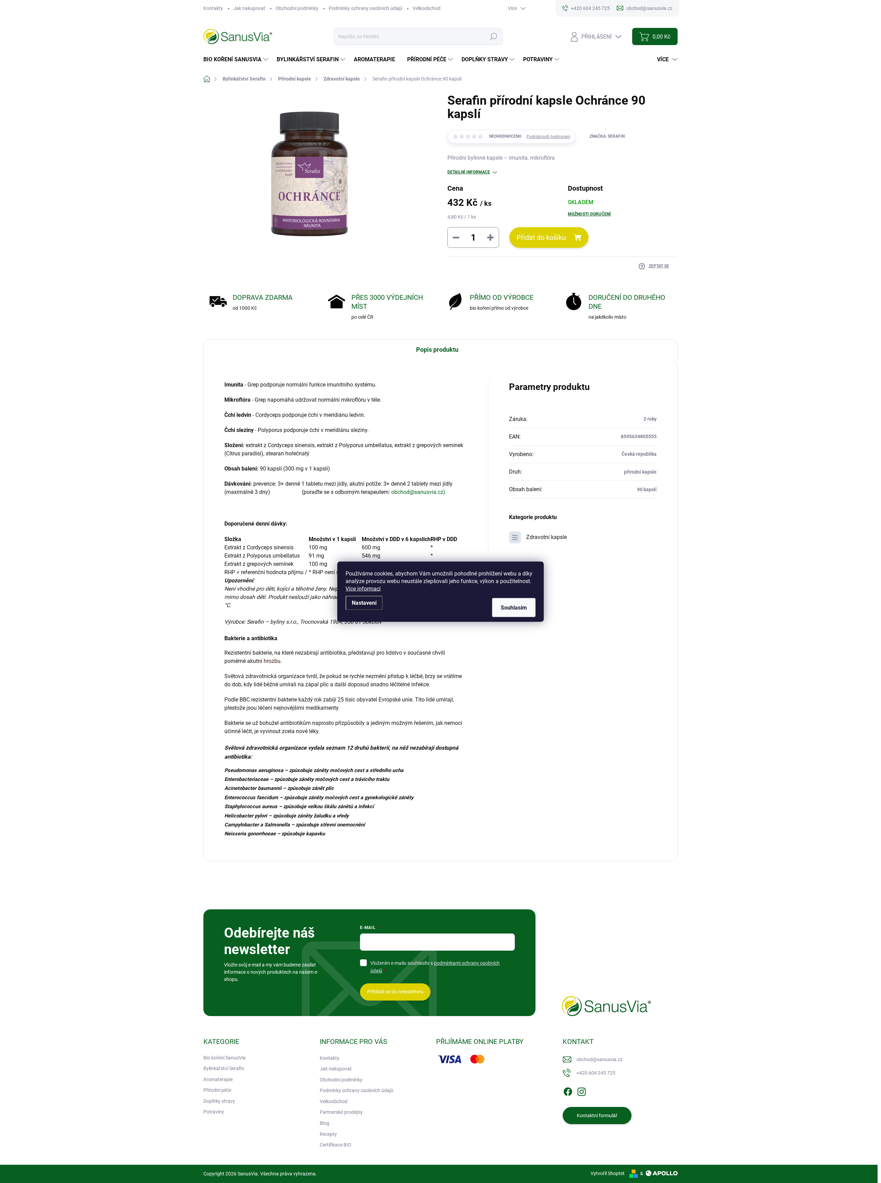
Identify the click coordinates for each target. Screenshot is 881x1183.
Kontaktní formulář (597, 1115)
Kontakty (213, 8)
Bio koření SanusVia (224, 1057)
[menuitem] (236, 59)
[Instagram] (581, 1090)
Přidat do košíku (541, 237)
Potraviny (213, 1112)
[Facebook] (568, 1090)
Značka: (607, 136)
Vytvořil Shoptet (608, 1173)
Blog (324, 1123)
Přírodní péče (217, 1090)
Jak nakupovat (249, 8)
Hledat (493, 36)
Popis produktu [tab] (437, 349)
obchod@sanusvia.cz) (418, 492)
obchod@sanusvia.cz (599, 1059)
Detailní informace (468, 172)
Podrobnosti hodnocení (548, 136)
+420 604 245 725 (595, 1073)
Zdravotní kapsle (546, 537)
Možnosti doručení (589, 214)
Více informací (363, 588)
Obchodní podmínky (297, 8)
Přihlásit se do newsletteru (395, 991)
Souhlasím (514, 607)
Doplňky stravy (219, 1101)
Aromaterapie (218, 1079)
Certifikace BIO (335, 1145)
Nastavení (364, 602)
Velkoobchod (426, 8)
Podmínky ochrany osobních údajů (365, 8)
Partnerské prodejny (341, 1112)
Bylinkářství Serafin (223, 1068)
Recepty (328, 1134)
